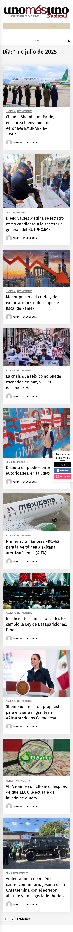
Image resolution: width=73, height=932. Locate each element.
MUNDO (9, 781)
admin (16, 142)
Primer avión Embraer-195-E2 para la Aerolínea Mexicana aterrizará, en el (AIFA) (32, 547)
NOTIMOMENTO (24, 111)
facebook (64, 470)
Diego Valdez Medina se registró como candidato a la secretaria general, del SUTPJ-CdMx (35, 224)
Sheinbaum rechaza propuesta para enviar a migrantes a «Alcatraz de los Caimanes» (34, 712)
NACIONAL (11, 111)
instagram (65, 476)
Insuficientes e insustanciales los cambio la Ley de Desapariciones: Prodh (36, 624)
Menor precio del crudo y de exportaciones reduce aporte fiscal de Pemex (32, 303)
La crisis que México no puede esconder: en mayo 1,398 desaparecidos (33, 382)
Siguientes (23, 918)
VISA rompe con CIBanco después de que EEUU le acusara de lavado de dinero (36, 792)
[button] (69, 41)
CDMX (9, 213)
